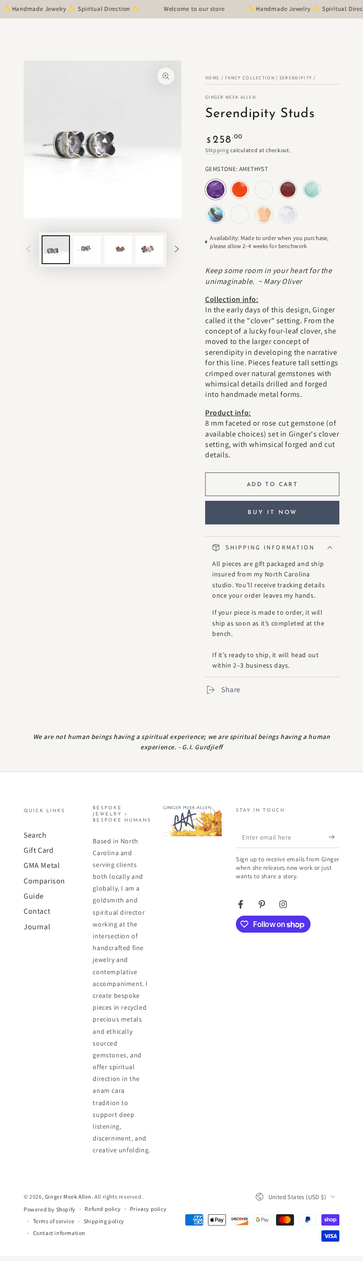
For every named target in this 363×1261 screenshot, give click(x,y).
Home (212, 78)
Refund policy (103, 1208)
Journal (37, 927)
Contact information (59, 1232)
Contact (37, 911)
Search (35, 835)
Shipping (217, 150)
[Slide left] (28, 250)
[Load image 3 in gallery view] (118, 249)
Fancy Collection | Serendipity (268, 78)
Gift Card (38, 850)
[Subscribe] (333, 837)
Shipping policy (104, 1221)
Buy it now (272, 512)
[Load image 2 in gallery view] (87, 249)
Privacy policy (148, 1208)
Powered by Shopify (50, 1209)
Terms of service (54, 1221)
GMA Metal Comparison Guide (44, 880)
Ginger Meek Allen (230, 97)
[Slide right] (176, 250)
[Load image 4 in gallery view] (149, 249)
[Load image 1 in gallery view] (56, 249)
